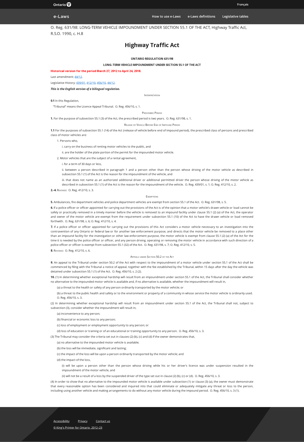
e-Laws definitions (201, 16)
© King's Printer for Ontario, (77, 428)
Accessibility (61, 421)
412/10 (91, 83)
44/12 (78, 77)
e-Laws (61, 16)
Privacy (82, 421)
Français (242, 4)
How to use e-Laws (166, 16)
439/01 (80, 83)
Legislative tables (235, 16)
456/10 (101, 83)
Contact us (103, 421)
